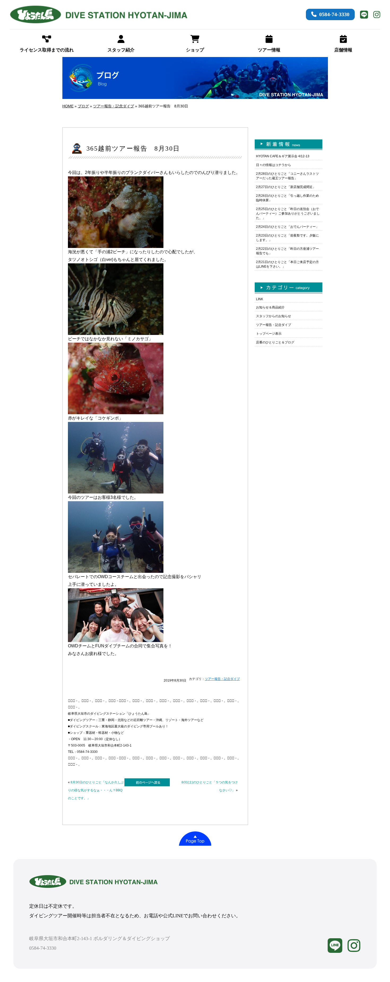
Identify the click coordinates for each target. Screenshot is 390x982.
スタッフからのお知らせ (273, 316)
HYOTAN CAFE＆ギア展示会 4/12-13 (282, 156)
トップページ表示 (268, 333)
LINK (259, 299)
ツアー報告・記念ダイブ (113, 106)
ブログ (83, 106)
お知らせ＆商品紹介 (270, 307)
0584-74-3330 (334, 14)
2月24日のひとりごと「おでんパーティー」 (287, 227)
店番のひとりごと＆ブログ (275, 342)
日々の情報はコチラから (273, 165)
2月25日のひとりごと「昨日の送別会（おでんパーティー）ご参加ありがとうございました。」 (288, 213)
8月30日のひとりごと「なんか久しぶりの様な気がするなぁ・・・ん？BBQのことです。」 (96, 790)
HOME (67, 106)
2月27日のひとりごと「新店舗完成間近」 (286, 187)
